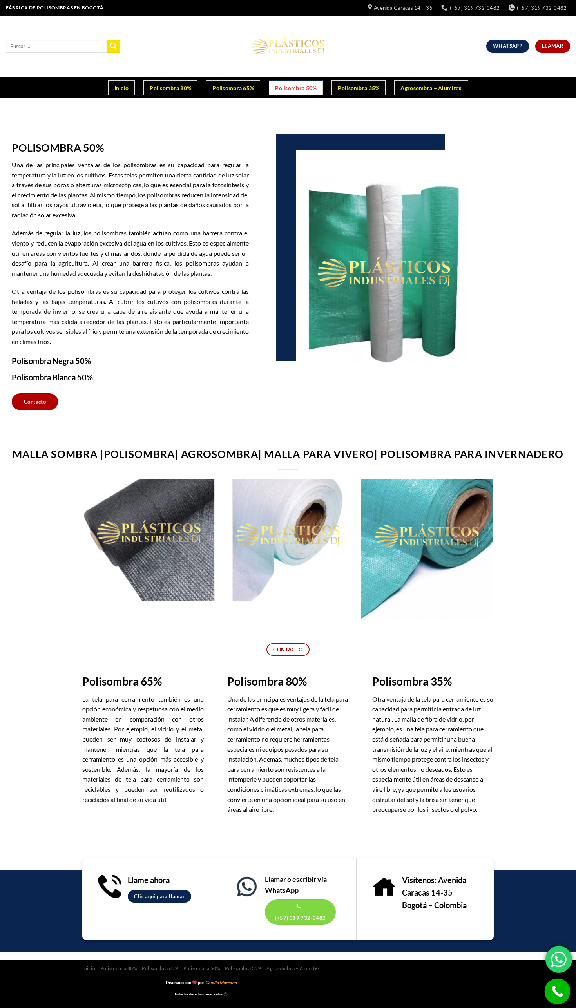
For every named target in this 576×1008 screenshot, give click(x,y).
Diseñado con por (201, 982)
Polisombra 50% (296, 88)
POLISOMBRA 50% (58, 147)
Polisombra (255, 681)
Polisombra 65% (233, 88)
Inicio (121, 88)
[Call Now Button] (558, 991)
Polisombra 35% (358, 88)
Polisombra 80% (170, 88)
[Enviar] (113, 46)
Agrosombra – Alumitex (431, 88)
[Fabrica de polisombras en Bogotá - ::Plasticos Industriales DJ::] (288, 46)
